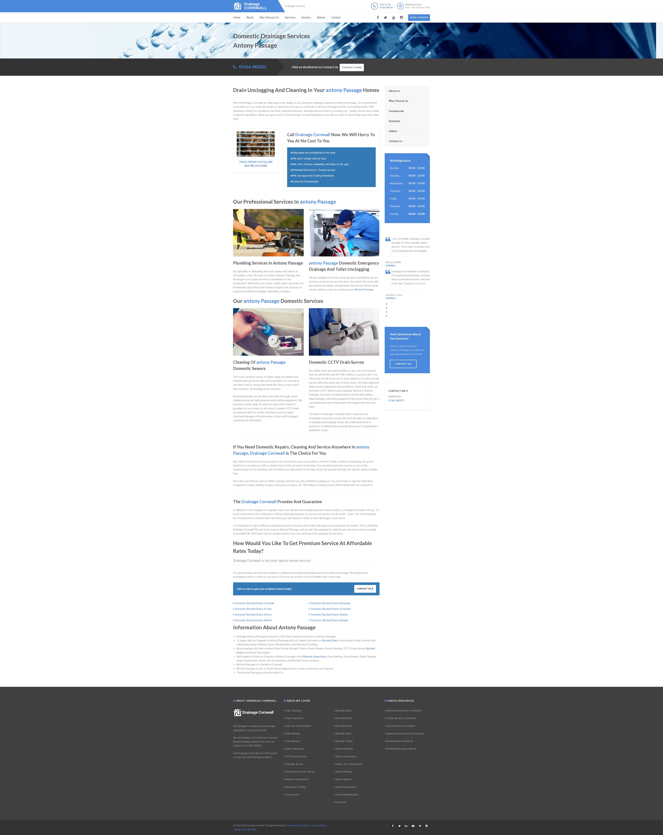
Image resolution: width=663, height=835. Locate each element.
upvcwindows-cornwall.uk (400, 725)
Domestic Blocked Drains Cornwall (254, 603)
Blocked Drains (343, 718)
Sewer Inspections (346, 756)
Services (290, 17)
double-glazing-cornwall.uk (401, 718)
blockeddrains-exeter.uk (399, 741)
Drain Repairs (292, 741)
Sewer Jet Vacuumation (349, 764)
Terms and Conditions (298, 825)
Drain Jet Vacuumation (298, 725)
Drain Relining (292, 733)
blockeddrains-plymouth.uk (401, 748)
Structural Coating (295, 787)
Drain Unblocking (294, 748)
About (249, 17)
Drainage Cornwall (257, 712)
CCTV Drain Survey (295, 756)
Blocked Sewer (343, 725)
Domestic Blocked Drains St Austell (331, 609)
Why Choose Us (269, 17)
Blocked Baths (343, 710)
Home (236, 17)
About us (394, 90)
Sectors (306, 17)
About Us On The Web (245, 829)
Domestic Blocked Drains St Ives (253, 609)
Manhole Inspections (314, 656)
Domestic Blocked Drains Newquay (330, 603)
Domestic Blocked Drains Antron (253, 614)
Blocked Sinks (330, 640)
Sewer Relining (343, 771)
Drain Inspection (294, 718)
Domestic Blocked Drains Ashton (329, 614)
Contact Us (364, 588)
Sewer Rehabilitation (346, 794)
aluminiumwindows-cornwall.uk (403, 710)
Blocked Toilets (344, 741)
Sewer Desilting (344, 748)
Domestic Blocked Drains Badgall (329, 620)
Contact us (395, 141)
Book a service (419, 17)
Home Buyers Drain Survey (300, 771)
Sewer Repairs (343, 779)
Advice (321, 17)
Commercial (396, 111)
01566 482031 (386, 7)
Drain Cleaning (293, 710)
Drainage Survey (294, 764)
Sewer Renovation (345, 787)
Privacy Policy (318, 825)
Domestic (394, 121)
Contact (335, 17)
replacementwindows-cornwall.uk (405, 733)
